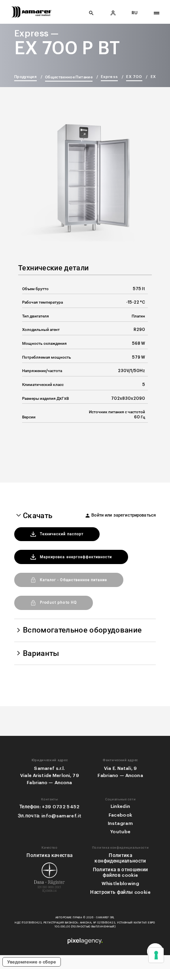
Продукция (25, 77)
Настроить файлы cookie (120, 892)
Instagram (120, 823)
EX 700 (134, 77)
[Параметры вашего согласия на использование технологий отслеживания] (156, 955)
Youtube (120, 831)
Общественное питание (69, 77)
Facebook (120, 815)
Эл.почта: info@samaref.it (50, 815)
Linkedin (120, 806)
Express (109, 77)
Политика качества (49, 855)
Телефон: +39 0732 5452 (49, 806)
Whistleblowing (120, 883)
